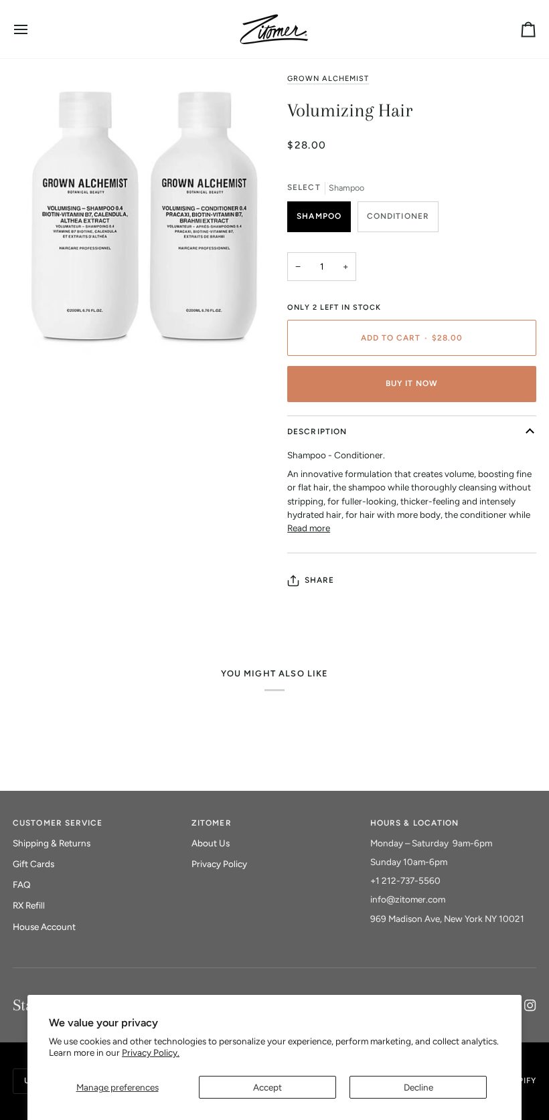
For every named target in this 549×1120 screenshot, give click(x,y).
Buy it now (412, 383)
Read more (308, 528)
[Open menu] (33, 29)
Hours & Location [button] (414, 823)
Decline (418, 1087)
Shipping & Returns (51, 843)
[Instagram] (530, 1006)
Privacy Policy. (150, 1052)
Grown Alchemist (328, 78)
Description (317, 431)
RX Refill (29, 905)
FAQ (22, 884)
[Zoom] (38, 389)
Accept (267, 1087)
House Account (44, 926)
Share (319, 580)
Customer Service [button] (57, 823)
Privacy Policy (219, 863)
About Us (210, 843)
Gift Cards (33, 863)
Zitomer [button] (211, 823)
